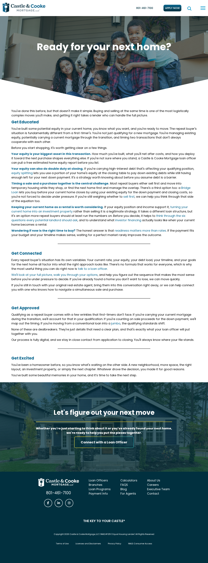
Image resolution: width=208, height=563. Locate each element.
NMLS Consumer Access (140, 543)
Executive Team (158, 489)
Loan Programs (100, 489)
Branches (95, 485)
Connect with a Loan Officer (104, 442)
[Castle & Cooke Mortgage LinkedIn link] (59, 503)
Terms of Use (62, 543)
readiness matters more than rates (140, 231)
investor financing (128, 220)
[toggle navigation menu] (203, 8)
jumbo (115, 323)
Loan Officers (98, 480)
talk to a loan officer (92, 269)
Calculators (128, 480)
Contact (153, 493)
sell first (129, 197)
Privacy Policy (114, 543)
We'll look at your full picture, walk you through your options (54, 275)
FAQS (124, 485)
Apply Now (172, 8)
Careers (153, 485)
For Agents (128, 493)
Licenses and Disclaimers (88, 543)
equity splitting (22, 173)
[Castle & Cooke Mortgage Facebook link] (48, 503)
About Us (153, 480)
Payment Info (98, 493)
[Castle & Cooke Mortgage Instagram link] (69, 503)
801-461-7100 (144, 8)
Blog (123, 489)
